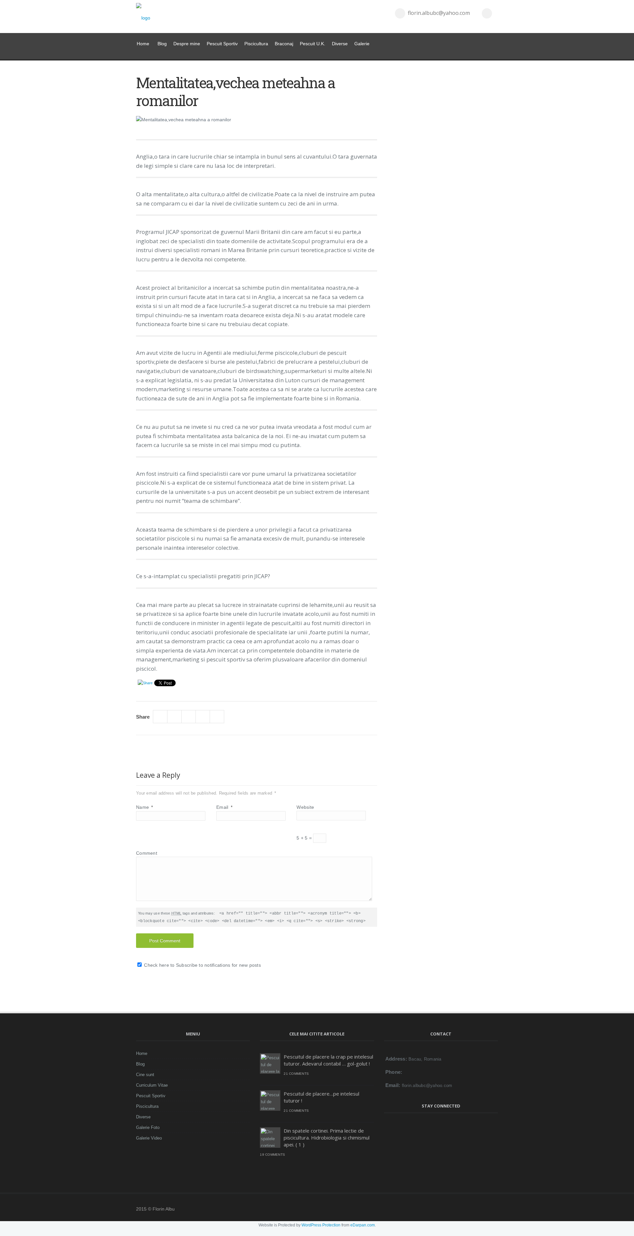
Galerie (362, 43)
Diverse (340, 43)
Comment (146, 853)
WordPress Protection (320, 1225)
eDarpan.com (362, 1225)
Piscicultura (256, 43)
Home (143, 43)
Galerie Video (149, 1138)
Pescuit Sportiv (222, 43)
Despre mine (186, 43)
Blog (162, 43)
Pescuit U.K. (312, 43)
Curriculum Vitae (152, 1085)
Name (144, 807)
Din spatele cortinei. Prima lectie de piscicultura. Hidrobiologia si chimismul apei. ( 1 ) (327, 1137)
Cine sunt (145, 1074)
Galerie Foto (147, 1127)
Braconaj (284, 43)
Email (224, 807)
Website (305, 807)
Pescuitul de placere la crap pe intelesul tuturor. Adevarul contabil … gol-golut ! (328, 1060)
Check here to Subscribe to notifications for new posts (202, 965)
